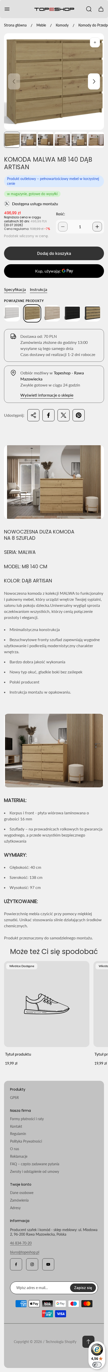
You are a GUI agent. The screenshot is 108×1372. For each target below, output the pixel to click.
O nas (14, 1149)
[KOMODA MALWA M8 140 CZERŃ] (72, 313)
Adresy (15, 1208)
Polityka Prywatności (26, 1141)
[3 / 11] (45, 140)
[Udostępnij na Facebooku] (48, 415)
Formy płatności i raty (27, 1119)
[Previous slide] (14, 81)
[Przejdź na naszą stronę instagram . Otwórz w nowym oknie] (32, 1264)
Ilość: (60, 213)
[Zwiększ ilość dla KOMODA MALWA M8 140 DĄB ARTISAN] (97, 226)
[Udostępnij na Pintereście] (79, 415)
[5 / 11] (79, 140)
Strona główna (15, 25)
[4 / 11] (62, 140)
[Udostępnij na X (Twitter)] (64, 415)
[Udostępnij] (33, 415)
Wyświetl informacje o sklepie (46, 395)
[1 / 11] (12, 140)
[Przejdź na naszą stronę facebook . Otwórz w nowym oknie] (16, 1264)
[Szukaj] (88, 9)
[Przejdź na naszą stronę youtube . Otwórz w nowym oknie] (48, 1264)
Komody (62, 25)
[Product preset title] (46, 1004)
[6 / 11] (96, 140)
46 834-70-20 (21, 1243)
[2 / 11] (29, 140)
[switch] (96, 1364)
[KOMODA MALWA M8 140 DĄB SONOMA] (52, 313)
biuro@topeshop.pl (24, 1252)
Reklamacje (18, 1156)
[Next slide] (94, 81)
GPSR (14, 1097)
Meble (41, 25)
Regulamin (18, 1133)
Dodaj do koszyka (54, 253)
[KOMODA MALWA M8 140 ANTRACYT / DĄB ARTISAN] (92, 313)
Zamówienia (19, 1200)
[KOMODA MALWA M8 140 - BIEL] (12, 313)
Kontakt (16, 1126)
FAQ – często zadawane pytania (34, 1164)
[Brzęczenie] (95, 42)
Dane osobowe (21, 1192)
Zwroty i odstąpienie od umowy (34, 1171)
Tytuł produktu (18, 1054)
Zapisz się (83, 1288)
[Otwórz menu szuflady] (7, 9)
